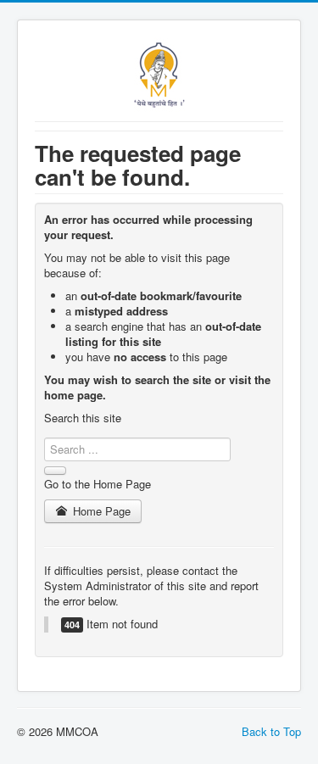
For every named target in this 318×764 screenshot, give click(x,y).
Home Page (100, 511)
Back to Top (271, 731)
